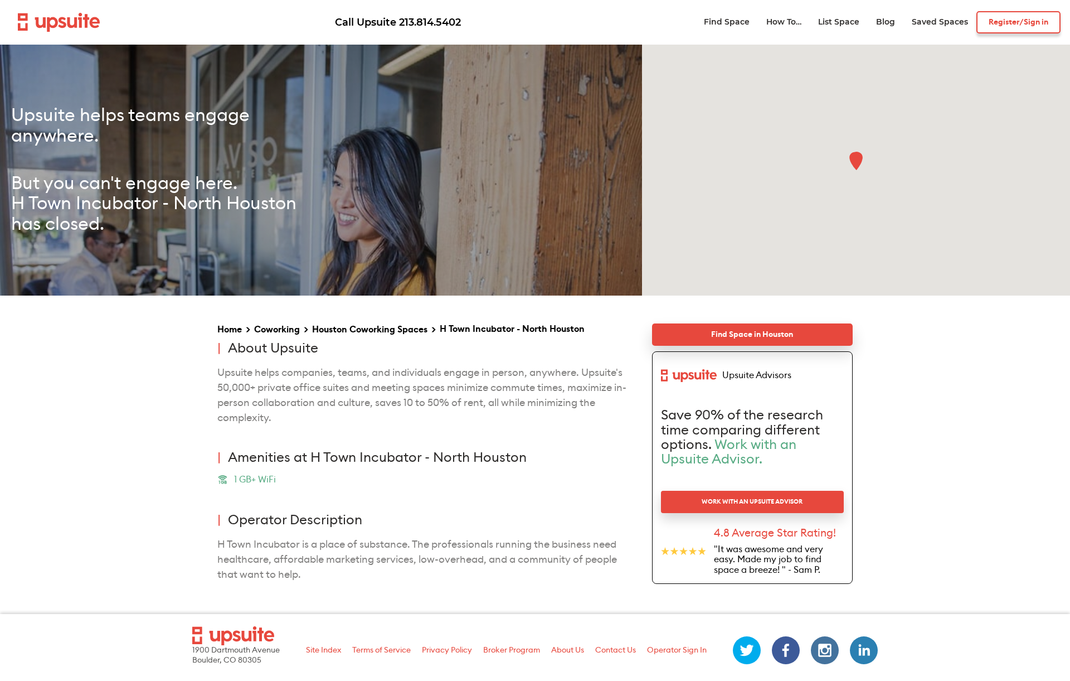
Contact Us (615, 650)
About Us (567, 650)
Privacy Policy (447, 650)
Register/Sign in (1018, 22)
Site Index (323, 650)
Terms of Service (381, 650)
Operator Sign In (677, 650)
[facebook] (786, 650)
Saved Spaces (940, 22)
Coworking (277, 329)
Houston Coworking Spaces (369, 329)
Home (229, 329)
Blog (885, 22)
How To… (783, 22)
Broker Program (511, 650)
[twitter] (747, 650)
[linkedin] (864, 650)
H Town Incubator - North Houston (512, 329)
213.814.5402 (430, 22)
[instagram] (825, 650)
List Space (838, 22)
